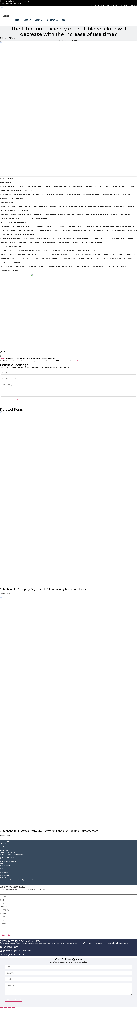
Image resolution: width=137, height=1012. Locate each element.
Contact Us (52, 20)
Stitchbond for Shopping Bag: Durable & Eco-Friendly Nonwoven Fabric (43, 589)
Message (3, 920)
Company (3, 906)
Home (16, 20)
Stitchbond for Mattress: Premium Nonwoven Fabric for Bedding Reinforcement (49, 830)
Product (27, 20)
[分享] (5, 1008)
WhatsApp (4, 913)
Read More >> (5, 594)
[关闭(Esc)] (1, 1008)
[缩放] (13, 1008)
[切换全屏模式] (9, 1008)
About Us (39, 20)
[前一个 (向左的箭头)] (1, 1011)
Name (2, 893)
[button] (68, 352)
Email (2, 900)
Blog (64, 20)
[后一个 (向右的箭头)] (5, 1011)
